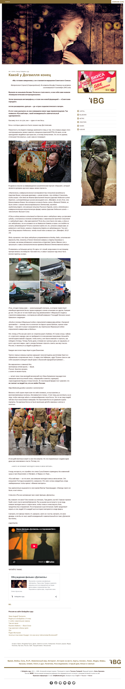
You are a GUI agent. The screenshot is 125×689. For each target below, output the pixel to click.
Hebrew (90, 675)
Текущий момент (38, 645)
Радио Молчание (15, 633)
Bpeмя (10, 661)
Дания (34, 644)
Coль (23, 661)
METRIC (81, 118)
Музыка (22, 663)
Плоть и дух (38, 663)
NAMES (81, 126)
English (77, 675)
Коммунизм (51, 644)
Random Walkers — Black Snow (20, 626)
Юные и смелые (87, 663)
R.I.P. (28, 661)
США (30, 645)
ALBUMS (82, 129)
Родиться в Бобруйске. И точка (20, 618)
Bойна (17, 661)
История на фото (64, 661)
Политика (14, 645)
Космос (82, 661)
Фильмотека (47, 645)
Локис (89, 661)
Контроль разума (61, 644)
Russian (84, 675)
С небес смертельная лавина (19, 621)
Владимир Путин (27, 644)
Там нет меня (13, 623)
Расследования (61, 663)
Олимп (29, 663)
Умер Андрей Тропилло (17, 616)
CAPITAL (82, 111)
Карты (75, 661)
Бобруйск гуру (25, 71)
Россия (26, 645)
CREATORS (82, 122)
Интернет (52, 661)
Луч (10, 630)
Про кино (20, 645)
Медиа (69, 644)
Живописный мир (39, 661)
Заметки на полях (42, 644)
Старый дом (74, 663)
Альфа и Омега (16, 644)
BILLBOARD (82, 115)
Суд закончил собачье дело (18, 628)
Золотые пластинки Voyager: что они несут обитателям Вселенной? (33, 635)
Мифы (102, 661)
